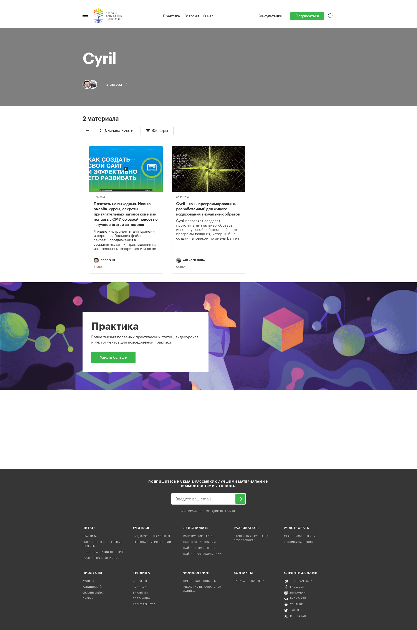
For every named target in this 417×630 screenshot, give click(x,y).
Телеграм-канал (302, 581)
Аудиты (88, 581)
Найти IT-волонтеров (199, 548)
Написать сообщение (250, 581)
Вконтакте (298, 598)
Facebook (297, 587)
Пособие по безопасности (103, 558)
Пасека (88, 598)
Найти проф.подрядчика (202, 554)
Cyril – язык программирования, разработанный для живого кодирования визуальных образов (208, 208)
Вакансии (140, 593)
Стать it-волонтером (300, 536)
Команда (139, 587)
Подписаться (307, 16)
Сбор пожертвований (199, 542)
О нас (208, 16)
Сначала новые (119, 130)
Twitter (296, 610)
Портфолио (141, 598)
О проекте (140, 581)
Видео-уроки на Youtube (152, 536)
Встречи (191, 16)
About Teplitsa (144, 604)
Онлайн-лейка (93, 593)
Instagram (298, 593)
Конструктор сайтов (199, 536)
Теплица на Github (298, 542)
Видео (98, 267)
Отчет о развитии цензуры (103, 552)
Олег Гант (108, 260)
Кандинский (92, 587)
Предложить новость (199, 581)
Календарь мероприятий (152, 542)
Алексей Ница (194, 260)
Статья (180, 267)
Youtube (296, 604)
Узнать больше (113, 357)
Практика (171, 16)
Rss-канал (298, 616)
